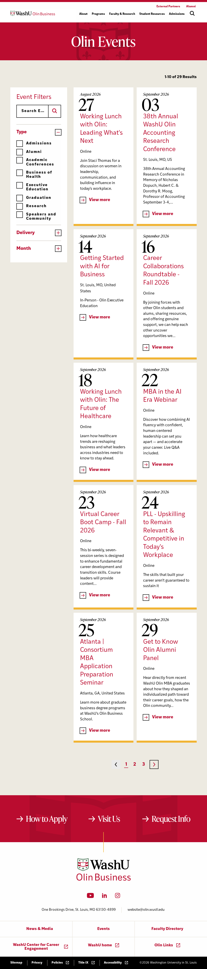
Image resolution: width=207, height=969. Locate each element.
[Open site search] (192, 13)
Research (36, 206)
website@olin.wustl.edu (146, 910)
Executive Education (37, 187)
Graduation (38, 198)
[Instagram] (117, 897)
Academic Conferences (40, 162)
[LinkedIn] (104, 897)
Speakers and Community (41, 217)
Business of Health (39, 175)
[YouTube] (90, 897)
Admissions (39, 143)
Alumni (34, 152)
